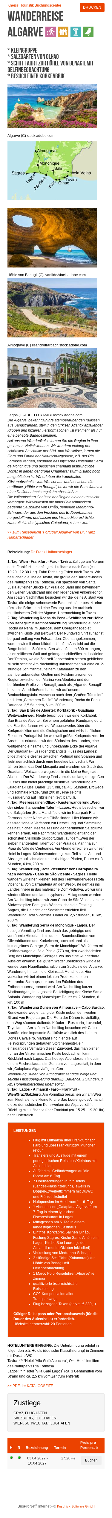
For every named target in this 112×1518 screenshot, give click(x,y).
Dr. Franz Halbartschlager (51, 552)
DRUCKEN (92, 7)
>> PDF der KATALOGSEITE (30, 1386)
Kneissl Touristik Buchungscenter (34, 5)
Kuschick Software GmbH (76, 1506)
